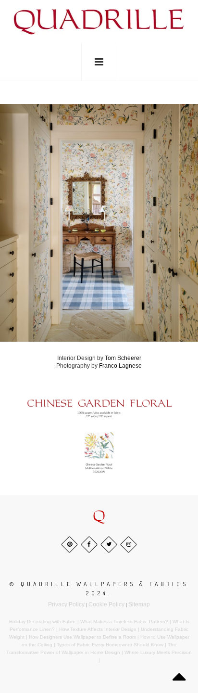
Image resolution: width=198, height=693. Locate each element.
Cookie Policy (106, 604)
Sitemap (139, 604)
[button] (99, 516)
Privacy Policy (66, 604)
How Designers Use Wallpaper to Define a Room (82, 637)
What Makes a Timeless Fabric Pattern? (124, 621)
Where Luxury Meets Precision (158, 652)
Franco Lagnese (120, 365)
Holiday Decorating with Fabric (42, 621)
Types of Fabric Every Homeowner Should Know (110, 644)
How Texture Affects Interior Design (97, 629)
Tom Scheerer (123, 358)
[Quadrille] (99, 21)
